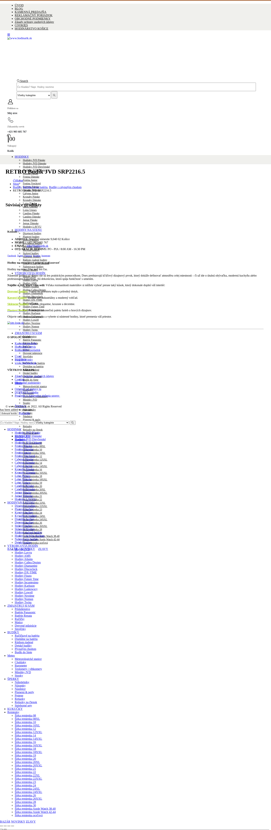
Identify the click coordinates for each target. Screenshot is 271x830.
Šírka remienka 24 (25, 785)
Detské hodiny (23, 542)
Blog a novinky (24, 359)
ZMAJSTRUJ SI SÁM (28, 333)
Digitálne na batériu (33, 366)
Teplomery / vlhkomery (28, 668)
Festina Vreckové (32, 183)
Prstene (19, 695)
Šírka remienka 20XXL (35, 493)
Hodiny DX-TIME (32, 300)
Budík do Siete (30, 379)
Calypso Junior (30, 193)
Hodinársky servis (25, 346)
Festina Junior (30, 180)
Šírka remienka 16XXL (28, 745)
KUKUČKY (15, 708)
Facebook (12, 255)
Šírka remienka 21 (25, 768)
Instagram (45, 255)
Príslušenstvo (22, 609)
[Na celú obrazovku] (5, 825)
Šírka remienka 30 (25, 805)
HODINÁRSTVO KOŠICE (31, 28)
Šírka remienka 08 (25, 715)
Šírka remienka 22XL (27, 775)
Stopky (26, 403)
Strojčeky (28, 356)
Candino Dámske (32, 216)
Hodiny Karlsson (31, 313)
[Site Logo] (115, 38)
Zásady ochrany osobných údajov (34, 21)
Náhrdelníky (29, 409)
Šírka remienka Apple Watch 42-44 (41, 539)
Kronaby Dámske (32, 200)
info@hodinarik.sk (37, 245)
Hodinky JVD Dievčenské (36, 166)
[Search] (54, 95)
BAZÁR (12, 548)
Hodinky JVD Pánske (34, 160)
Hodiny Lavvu (23, 552)
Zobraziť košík (9, 413)
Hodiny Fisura (23, 575)
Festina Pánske (23, 446)
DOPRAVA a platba (26, 392)
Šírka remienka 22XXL (28, 778)
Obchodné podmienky (28, 382)
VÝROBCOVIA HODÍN (30, 273)
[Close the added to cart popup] (267, 4)
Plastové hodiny (31, 236)
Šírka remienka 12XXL (35, 459)
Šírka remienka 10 (25, 722)
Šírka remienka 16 (25, 742)
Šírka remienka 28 (25, 802)
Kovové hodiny (24, 512)
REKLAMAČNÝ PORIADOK (34, 15)
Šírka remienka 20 (25, 758)
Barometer (21, 665)
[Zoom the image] (135, 323)
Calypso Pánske (24, 459)
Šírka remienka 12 (25, 728)
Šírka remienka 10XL (34, 453)
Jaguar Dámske (31, 223)
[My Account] (135, 102)
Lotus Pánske (22, 475)
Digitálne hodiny (24, 519)
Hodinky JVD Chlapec (28, 442)
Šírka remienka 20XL (27, 762)
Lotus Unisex (30, 210)
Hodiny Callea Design (28, 562)
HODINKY (22, 156)
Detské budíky (30, 373)
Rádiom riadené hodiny (35, 260)
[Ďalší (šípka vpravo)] (5, 829)
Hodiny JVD (22, 549)
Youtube (36, 255)
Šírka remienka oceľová (35, 542)
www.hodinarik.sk (25, 363)
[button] (8, 34)
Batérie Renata (23, 615)
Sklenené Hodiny (25, 529)
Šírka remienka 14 (25, 735)
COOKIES (21, 25)
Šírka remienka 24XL (27, 788)
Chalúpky (20, 662)
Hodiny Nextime (31, 323)
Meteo (11, 655)
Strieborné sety (23, 705)
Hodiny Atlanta (24, 559)
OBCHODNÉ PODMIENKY (33, 18)
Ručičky (20, 619)
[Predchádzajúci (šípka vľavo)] (1, 829)
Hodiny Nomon (31, 326)
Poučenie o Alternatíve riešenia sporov (37, 395)
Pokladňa (24, 413)
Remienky (13, 712)
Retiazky (27, 426)
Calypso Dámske (25, 462)
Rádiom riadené (24, 642)
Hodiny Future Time (33, 306)
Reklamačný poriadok (27, 350)
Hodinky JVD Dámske (34, 163)
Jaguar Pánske (30, 220)
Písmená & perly (31, 419)
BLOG (19, 8)
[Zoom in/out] (1, 825)
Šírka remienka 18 (32, 476)
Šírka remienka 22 (25, 772)
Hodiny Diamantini (33, 293)
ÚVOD (19, 5)
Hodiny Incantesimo (26, 582)
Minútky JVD (30, 399)
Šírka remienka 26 (25, 795)
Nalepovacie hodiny (33, 266)
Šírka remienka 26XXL (35, 526)
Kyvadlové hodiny (26, 515)
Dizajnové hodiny (32, 233)
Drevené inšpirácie (32, 353)
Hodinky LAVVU (32, 226)
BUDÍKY (13, 632)
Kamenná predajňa (26, 343)
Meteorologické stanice (35, 386)
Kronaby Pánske (31, 196)
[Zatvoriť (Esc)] (12, 825)
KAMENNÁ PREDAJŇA (30, 11)
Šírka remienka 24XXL (35, 519)
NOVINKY (18, 821)
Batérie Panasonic (32, 339)
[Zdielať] (8, 825)
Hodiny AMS (23, 555)
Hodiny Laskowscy (26, 589)
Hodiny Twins (30, 329)
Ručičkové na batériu (27, 635)
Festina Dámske (31, 176)
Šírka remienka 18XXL (35, 479)
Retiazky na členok (33, 429)
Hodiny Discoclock (26, 569)
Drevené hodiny (17, 291)
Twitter (20, 255)
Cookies (19, 379)
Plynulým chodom (25, 649)
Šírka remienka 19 (32, 483)
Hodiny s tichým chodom (29, 535)
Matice (19, 622)
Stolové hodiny (31, 253)
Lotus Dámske (23, 479)
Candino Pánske (31, 213)
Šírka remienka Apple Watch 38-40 (35, 808)
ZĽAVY (43, 548)
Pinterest (28, 255)
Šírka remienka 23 (25, 782)
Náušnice (27, 416)
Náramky (20, 685)
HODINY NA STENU (28, 229)
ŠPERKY (13, 678)
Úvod (18, 356)
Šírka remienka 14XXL (35, 466)
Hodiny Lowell (31, 320)
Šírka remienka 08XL (34, 446)
